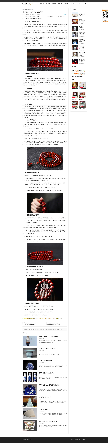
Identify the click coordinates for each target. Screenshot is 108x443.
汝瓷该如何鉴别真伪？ (45, 397)
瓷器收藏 (28, 9)
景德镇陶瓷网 (25, 9)
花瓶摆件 (76, 73)
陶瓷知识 (72, 3)
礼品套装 (78, 76)
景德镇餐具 (83, 73)
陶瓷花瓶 (42, 3)
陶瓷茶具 (66, 3)
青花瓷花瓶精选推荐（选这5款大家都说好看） (82, 33)
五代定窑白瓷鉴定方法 (45, 409)
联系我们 (76, 439)
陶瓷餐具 (48, 3)
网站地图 (84, 439)
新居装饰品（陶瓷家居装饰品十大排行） (82, 54)
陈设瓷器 (60, 3)
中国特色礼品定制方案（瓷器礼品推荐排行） (82, 21)
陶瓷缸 (73, 76)
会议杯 (81, 76)
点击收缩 (105, 10)
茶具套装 (73, 70)
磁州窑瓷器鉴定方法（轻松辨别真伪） (49, 336)
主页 (37, 3)
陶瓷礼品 (78, 3)
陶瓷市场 (80, 74)
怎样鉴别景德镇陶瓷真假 (45, 361)
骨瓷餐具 (79, 73)
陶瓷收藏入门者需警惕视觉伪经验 (48, 421)
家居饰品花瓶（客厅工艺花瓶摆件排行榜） (82, 40)
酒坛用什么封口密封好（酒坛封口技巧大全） (82, 14)
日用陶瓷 (54, 3)
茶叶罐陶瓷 (80, 70)
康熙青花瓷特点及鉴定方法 (46, 373)
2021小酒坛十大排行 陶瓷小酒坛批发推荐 (82, 60)
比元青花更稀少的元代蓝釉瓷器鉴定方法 (50, 385)
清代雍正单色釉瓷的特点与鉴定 (47, 348)
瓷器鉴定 (32, 9)
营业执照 (72, 439)
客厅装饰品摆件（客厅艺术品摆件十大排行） (82, 47)
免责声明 (80, 439)
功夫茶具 (76, 70)
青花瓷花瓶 (75, 76)
